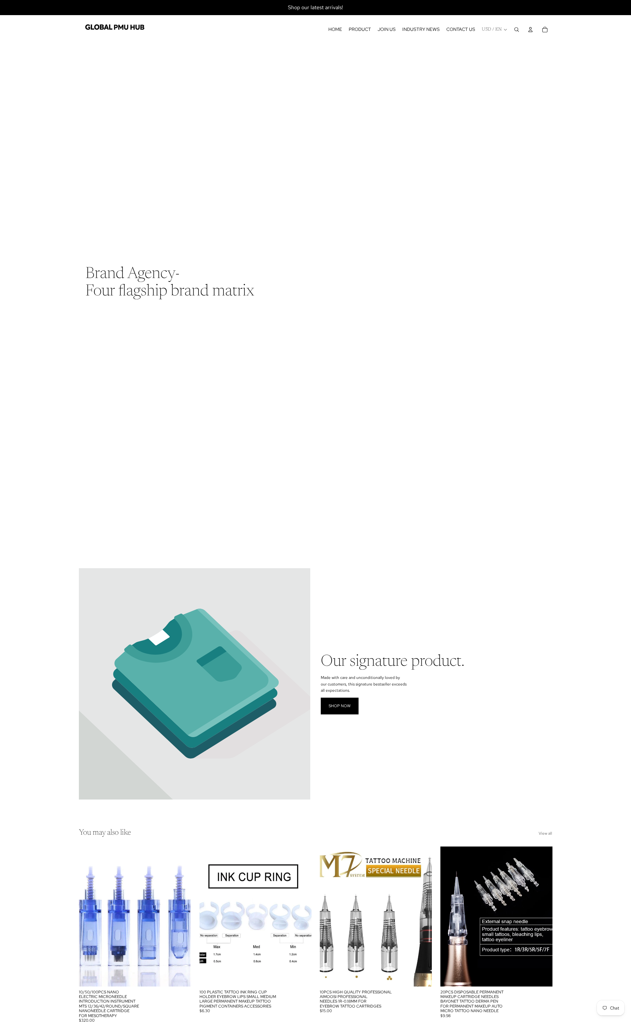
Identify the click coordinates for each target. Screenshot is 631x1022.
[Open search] (516, 29)
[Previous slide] (89, 916)
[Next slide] (181, 916)
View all (545, 833)
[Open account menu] (530, 29)
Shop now (340, 705)
